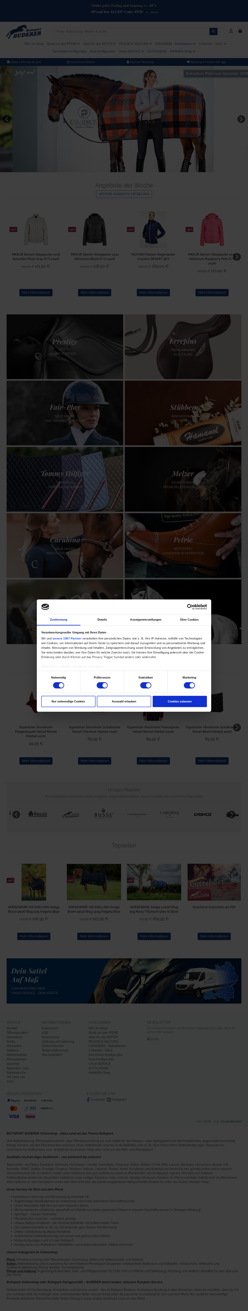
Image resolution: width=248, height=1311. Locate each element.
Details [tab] (102, 619)
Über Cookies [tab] (189, 619)
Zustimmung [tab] (58, 619)
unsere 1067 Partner (67, 638)
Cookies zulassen (180, 701)
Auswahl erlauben (124, 701)
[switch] (102, 685)
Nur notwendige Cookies (68, 701)
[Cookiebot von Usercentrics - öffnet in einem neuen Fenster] (190, 607)
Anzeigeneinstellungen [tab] (145, 619)
